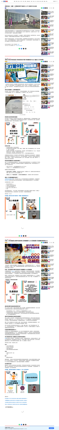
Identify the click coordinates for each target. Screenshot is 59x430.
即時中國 (49, 13)
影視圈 (49, 49)
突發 (48, 22)
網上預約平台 (7, 180)
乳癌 (5, 338)
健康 (7, 58)
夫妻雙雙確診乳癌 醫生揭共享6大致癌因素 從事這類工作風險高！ (16, 400)
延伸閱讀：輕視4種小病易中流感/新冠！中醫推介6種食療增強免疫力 (17, 195)
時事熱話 (49, 98)
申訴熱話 (49, 31)
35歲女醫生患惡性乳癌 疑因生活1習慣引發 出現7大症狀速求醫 (15, 402)
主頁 (5, 58)
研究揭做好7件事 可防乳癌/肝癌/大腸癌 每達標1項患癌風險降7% (16, 398)
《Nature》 (13, 271)
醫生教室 (10, 58)
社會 (48, 89)
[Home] (5, 1)
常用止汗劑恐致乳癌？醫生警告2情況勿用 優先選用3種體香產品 (16, 404)
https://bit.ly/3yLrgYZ (19, 45)
